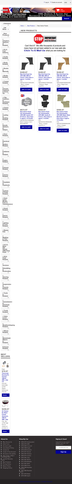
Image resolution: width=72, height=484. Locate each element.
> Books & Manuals (6, 70)
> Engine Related (5, 160)
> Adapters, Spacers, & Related (6, 42)
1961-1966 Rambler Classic (25, 471)
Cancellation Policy (8, 448)
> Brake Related (5, 76)
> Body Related (5, 63)
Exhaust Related (5, 347)
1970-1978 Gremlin (26, 450)
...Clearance (6, 23)
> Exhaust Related (5, 167)
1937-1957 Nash (25, 463)
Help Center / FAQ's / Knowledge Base (8, 456)
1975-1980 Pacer (25, 465)
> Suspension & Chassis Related (6, 286)
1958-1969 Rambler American (25, 468)
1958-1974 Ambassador (27, 442)
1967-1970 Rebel (25, 473)
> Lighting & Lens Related (5, 224)
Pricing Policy (7, 464)
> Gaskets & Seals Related (5, 192)
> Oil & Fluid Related (5, 258)
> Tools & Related (5, 294)
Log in (47, 2)
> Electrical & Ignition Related (6, 143)
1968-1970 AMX (25, 444)
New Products (7, 462)
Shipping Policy (7, 468)
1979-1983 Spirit (25, 475)
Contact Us (6, 450)
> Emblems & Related (6, 152)
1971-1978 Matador (26, 461)
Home (22, 25)
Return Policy (7, 466)
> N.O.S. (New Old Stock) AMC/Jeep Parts (6, 248)
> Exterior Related (5, 175)
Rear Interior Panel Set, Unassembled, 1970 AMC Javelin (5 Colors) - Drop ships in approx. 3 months (45, 115)
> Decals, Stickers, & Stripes (6, 127)
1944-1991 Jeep (25, 457)
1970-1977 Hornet (26, 451)
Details (5, 395)
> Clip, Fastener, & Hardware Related (6, 100)
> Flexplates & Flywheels (6, 183)
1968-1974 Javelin (26, 455)
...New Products (30, 25)
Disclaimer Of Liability (9, 453)
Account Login (7, 446)
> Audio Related (5, 57)
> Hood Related (5, 209)
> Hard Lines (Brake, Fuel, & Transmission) (6, 201)
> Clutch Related (5, 108)
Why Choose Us (7, 442)
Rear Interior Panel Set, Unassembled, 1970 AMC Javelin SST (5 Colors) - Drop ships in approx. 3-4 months (26, 115)
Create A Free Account (9, 451)
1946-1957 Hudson (26, 453)
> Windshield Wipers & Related (6, 339)
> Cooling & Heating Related (5, 116)
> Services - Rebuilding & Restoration (6, 267)
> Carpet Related (6, 82)
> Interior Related (5, 215)
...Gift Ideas (4, 28)
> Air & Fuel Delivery (5, 51)
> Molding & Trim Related (5, 238)
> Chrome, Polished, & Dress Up (6, 90)
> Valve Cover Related (5, 318)
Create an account (57, 2)
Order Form (6, 444)
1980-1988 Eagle (25, 448)
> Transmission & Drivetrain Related (6, 303)
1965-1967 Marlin (26, 459)
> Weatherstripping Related (6, 325)
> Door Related (5, 134)
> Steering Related (6, 277)
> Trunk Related (5, 311)
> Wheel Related (5, 331)
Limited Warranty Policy (7, 459)
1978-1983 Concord (26, 446)
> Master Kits (6, 231)
